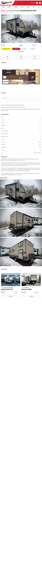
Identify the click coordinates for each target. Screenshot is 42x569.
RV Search (33, 3)
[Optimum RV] (7, 3)
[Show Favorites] (39, 7)
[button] (2, 280)
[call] (37, 3)
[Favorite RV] (39, 16)
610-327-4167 (21, 51)
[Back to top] (2, 567)
